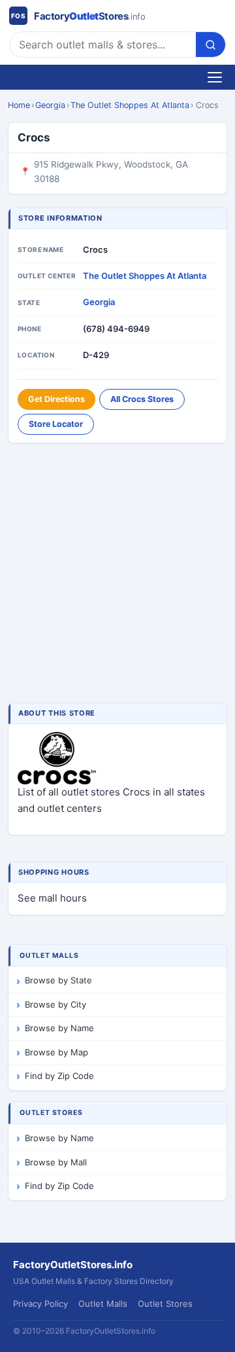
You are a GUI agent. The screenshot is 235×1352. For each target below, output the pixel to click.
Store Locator (56, 424)
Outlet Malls (102, 1303)
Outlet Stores (165, 1303)
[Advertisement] (117, 574)
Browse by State (58, 980)
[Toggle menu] (215, 77)
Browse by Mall (56, 1162)
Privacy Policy (40, 1303)
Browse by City (55, 1004)
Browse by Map (56, 1052)
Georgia (50, 105)
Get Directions (56, 399)
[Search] (210, 44)
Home (19, 105)
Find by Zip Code (59, 1075)
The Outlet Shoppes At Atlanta (129, 105)
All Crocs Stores (142, 399)
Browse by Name (59, 1028)
